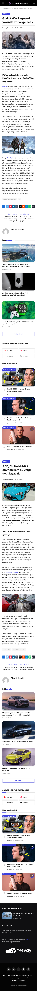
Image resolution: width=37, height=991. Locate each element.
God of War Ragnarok (9, 199)
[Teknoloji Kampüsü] (18, 3)
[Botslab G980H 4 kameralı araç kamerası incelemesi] (18, 377)
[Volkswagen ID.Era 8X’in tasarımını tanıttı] (18, 730)
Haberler (16, 8)
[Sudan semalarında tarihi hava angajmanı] (7, 915)
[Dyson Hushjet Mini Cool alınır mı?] (18, 435)
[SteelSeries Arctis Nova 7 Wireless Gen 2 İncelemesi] (18, 406)
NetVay (28, 940)
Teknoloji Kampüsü (7, 28)
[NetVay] (18, 950)
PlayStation (11, 158)
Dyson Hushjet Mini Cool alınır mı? (19, 447)
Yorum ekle (18, 334)
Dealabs (5, 86)
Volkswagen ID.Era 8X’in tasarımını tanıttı (17, 742)
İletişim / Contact (18, 980)
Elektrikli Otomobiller (19, 649)
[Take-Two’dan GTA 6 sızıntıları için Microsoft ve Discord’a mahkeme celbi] (18, 253)
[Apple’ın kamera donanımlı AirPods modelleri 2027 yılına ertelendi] (18, 281)
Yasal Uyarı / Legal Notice (11, 975)
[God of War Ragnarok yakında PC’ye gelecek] (18, 40)
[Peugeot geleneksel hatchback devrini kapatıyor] (18, 757)
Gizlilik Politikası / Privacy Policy (17, 978)
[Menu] (3, 3)
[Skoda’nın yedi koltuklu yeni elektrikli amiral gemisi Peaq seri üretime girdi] (18, 701)
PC (23, 129)
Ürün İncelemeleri (9, 369)
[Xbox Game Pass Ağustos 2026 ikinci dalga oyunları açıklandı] (18, 310)
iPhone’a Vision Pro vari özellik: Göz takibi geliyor (27, 219)
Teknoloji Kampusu (7, 8)
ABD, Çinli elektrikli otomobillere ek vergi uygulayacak (10, 219)
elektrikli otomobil (12, 572)
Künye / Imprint (27, 975)
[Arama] (34, 3)
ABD (4, 649)
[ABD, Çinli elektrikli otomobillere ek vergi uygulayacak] (18, 492)
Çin (9, 649)
